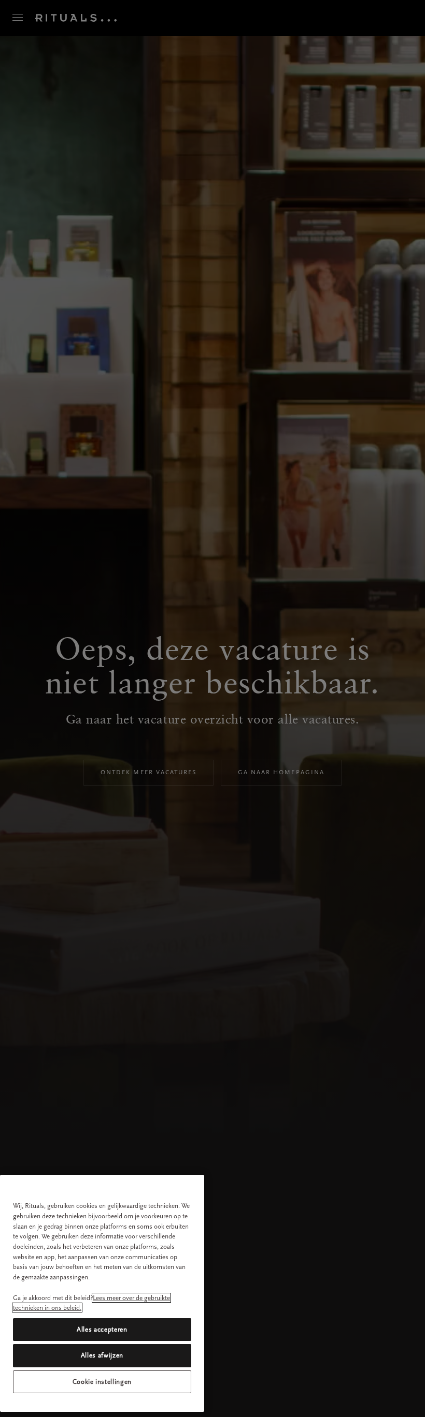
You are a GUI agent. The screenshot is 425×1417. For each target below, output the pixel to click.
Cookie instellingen (102, 1381)
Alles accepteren (102, 1329)
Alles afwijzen (102, 1355)
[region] (102, 1293)
